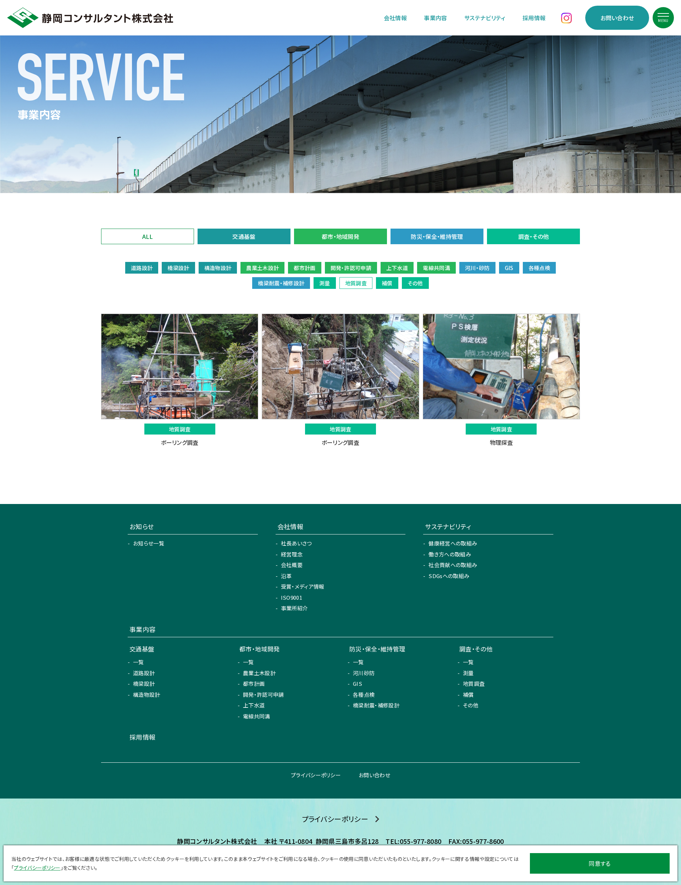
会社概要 (292, 564)
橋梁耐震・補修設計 (376, 705)
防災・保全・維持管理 (437, 236)
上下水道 (254, 705)
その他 (470, 705)
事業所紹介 (294, 608)
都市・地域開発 (340, 236)
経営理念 (292, 554)
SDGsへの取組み (448, 575)
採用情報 (534, 17)
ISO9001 (291, 597)
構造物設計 (146, 694)
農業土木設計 (259, 673)
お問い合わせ (617, 17)
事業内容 (435, 17)
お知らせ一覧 (148, 543)
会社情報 (395, 17)
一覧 (138, 662)
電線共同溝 (256, 716)
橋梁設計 (144, 683)
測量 (468, 673)
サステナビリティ (484, 17)
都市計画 (254, 683)
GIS (357, 683)
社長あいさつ (296, 543)
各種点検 (364, 694)
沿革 (286, 575)
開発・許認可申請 (263, 694)
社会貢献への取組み (452, 564)
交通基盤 (243, 236)
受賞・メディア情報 (303, 586)
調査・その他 (533, 236)
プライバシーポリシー (316, 775)
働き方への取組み (449, 554)
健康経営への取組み (452, 543)
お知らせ (141, 526)
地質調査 (474, 683)
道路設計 (144, 673)
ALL (147, 236)
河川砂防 (364, 673)
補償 (468, 694)
